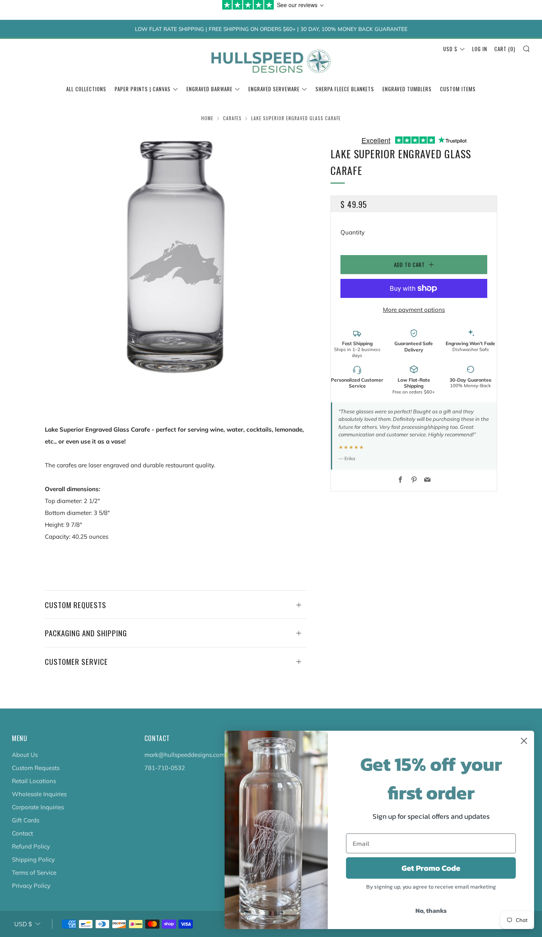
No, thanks (431, 910)
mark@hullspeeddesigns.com (184, 754)
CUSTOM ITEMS (458, 89)
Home (207, 118)
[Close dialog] (524, 741)
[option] (176, 263)
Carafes (232, 118)
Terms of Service (34, 872)
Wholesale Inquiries (39, 794)
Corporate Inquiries (38, 807)
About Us (25, 754)
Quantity (352, 232)
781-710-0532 (164, 768)
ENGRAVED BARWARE (209, 89)
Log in (479, 49)
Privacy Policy (31, 885)
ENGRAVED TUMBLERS (407, 89)
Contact (22, 833)
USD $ (450, 49)
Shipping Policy (33, 859)
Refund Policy (31, 846)
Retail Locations (34, 781)
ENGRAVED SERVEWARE (274, 89)
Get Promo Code (431, 868)
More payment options (414, 309)
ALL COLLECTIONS (86, 89)
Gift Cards (25, 820)
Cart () (504, 49)
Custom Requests (36, 768)
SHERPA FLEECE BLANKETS (344, 89)
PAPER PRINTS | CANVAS (143, 89)
